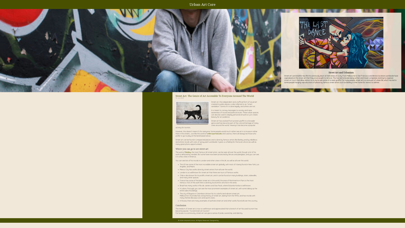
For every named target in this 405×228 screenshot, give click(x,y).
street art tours (290, 80)
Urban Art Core (202, 4)
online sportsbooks (214, 134)
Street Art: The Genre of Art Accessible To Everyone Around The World (215, 95)
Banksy (188, 152)
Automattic (223, 220)
